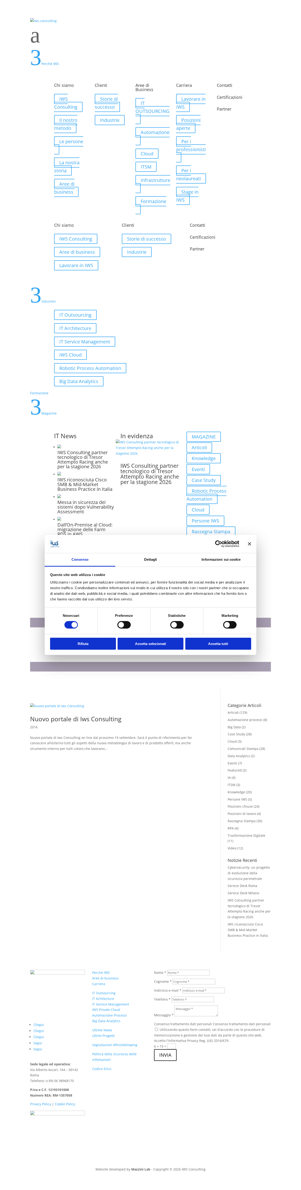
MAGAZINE (204, 437)
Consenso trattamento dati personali (183, 1024)
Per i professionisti (191, 145)
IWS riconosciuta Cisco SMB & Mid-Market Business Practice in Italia (248, 930)
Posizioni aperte (188, 124)
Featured (235, 770)
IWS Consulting (65, 103)
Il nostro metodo (65, 124)
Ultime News (102, 1030)
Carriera (98, 984)
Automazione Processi (109, 1015)
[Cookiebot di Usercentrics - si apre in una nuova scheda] (218, 543)
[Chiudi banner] (249, 543)
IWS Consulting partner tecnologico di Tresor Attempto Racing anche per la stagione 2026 (149, 474)
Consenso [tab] (79, 559)
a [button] (35, 35)
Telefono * (162, 999)
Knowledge (204, 458)
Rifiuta (83, 644)
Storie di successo (106, 103)
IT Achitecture (103, 998)
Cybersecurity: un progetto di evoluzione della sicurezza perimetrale (249, 873)
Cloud (147, 153)
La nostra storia (66, 166)
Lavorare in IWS (191, 103)
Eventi (198, 469)
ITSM (146, 167)
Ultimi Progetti (103, 1035)
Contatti (224, 85)
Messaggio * (164, 1015)
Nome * (160, 972)
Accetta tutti (218, 644)
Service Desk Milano (243, 893)
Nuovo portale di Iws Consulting (75, 719)
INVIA (165, 1055)
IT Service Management (84, 341)
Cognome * (163, 981)
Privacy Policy (40, 1104)
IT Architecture (75, 328)
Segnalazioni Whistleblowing (114, 1045)
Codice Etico (101, 1069)
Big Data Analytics (78, 381)
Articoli (199, 447)
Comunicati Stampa (243, 748)
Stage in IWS (187, 196)
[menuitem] (150, 35)
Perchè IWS (101, 972)
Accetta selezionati (150, 644)
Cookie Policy (65, 1104)
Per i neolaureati (188, 174)
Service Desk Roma (242, 885)
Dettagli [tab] (150, 559)
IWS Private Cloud (106, 1009)
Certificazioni (229, 97)
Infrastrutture (155, 180)
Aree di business (64, 188)
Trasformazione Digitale (246, 835)
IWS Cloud (70, 355)
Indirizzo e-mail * (167, 990)
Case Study (204, 480)
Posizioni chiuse (240, 806)
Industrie (109, 120)
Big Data (234, 727)
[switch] (124, 625)
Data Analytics (239, 756)
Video (232, 848)
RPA (231, 828)
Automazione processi (245, 720)
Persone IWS (205, 521)
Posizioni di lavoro (242, 813)
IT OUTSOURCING (152, 107)
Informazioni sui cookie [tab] (221, 559)
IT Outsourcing (75, 315)
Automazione (155, 132)
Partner (224, 109)
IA (229, 777)
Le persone (71, 141)
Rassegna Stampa (211, 531)
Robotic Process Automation (90, 368)
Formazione (153, 201)
